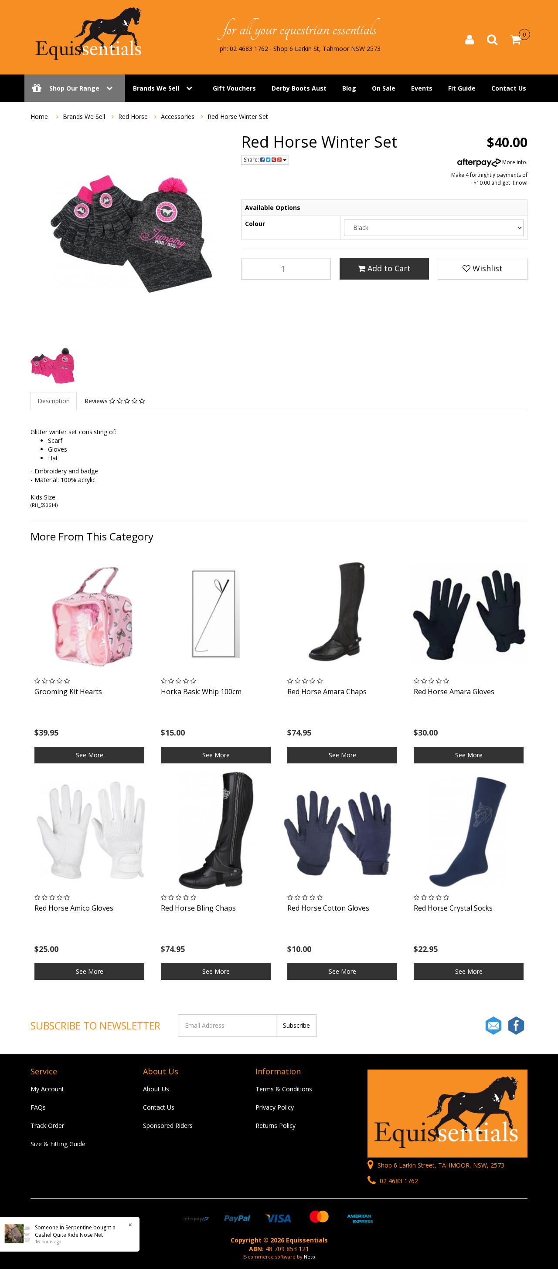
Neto (309, 1256)
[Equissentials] (89, 34)
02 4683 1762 (398, 1181)
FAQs (38, 1107)
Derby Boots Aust (299, 88)
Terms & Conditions (283, 1089)
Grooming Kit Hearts (68, 691)
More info (513, 162)
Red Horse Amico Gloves (73, 908)
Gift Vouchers (234, 88)
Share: (252, 159)
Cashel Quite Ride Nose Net (69, 1235)
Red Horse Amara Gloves (454, 691)
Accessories (177, 116)
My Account (47, 1089)
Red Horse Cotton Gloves (328, 908)
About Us (156, 1089)
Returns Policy (275, 1125)
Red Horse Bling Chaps (198, 908)
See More (89, 755)
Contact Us (508, 88)
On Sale (383, 88)
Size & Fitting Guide (58, 1144)
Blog (349, 88)
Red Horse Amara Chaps (327, 691)
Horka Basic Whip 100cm (201, 691)
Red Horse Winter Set (238, 116)
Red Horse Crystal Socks (453, 908)
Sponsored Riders (168, 1125)
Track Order (47, 1125)
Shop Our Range (74, 88)
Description (53, 401)
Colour (255, 223)
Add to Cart (388, 268)
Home (39, 116)
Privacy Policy (274, 1107)
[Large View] (53, 366)
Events (421, 88)
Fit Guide (462, 88)
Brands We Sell (156, 88)
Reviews (97, 401)
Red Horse (133, 116)
